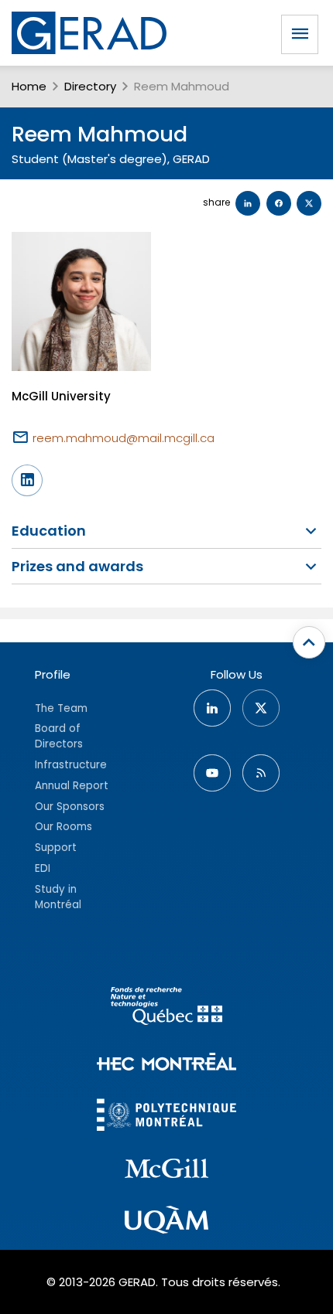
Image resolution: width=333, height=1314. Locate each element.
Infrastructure (71, 764)
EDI (42, 868)
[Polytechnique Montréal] (166, 1116)
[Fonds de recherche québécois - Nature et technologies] (166, 1008)
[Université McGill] (166, 1171)
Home (29, 86)
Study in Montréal (58, 897)
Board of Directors (59, 736)
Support (56, 847)
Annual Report (71, 785)
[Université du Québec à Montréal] (166, 1222)
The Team (61, 708)
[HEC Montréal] (166, 1064)
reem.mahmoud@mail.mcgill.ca (124, 438)
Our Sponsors (70, 806)
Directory (90, 86)
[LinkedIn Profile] (27, 480)
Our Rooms (63, 826)
